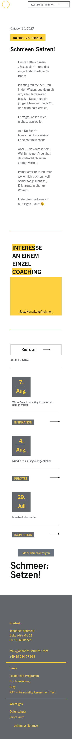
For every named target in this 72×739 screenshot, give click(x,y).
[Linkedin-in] (6, 4)
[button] (67, 19)
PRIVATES (37, 37)
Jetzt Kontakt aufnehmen (36, 311)
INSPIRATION (21, 37)
